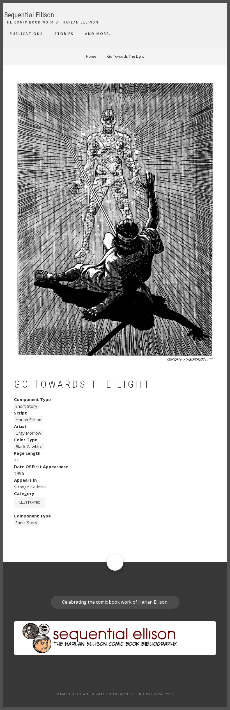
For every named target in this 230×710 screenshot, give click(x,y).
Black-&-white (28, 446)
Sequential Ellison (29, 15)
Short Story (26, 406)
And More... (99, 33)
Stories (64, 33)
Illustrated (29, 502)
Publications (26, 33)
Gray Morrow (28, 433)
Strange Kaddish (30, 486)
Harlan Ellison (28, 419)
